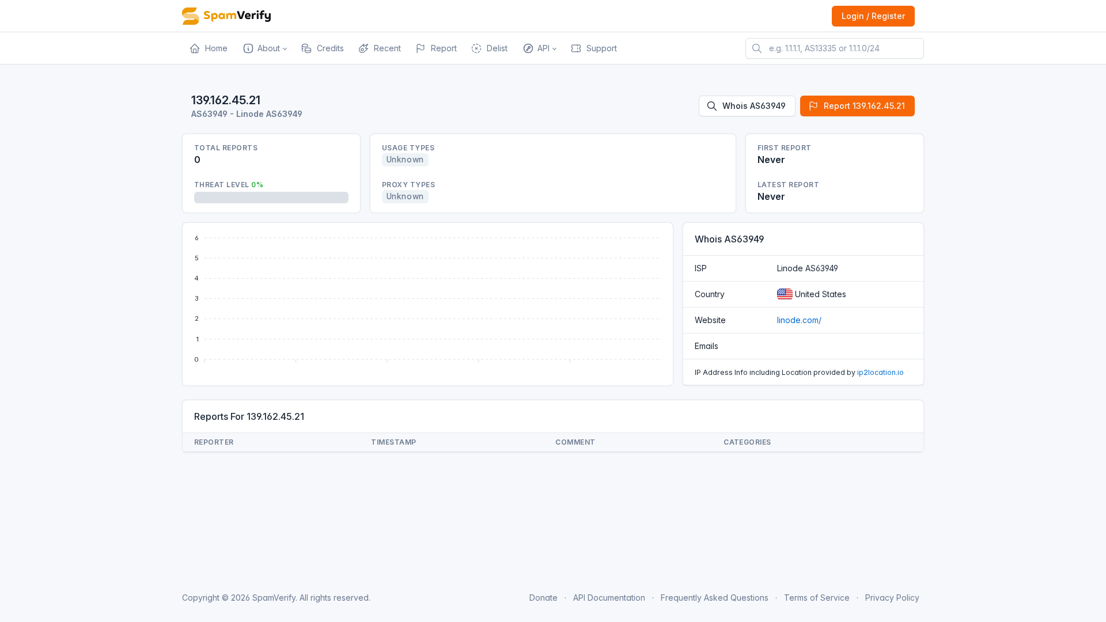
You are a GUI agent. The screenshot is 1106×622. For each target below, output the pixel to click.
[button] (264, 48)
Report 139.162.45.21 (864, 106)
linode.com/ (799, 320)
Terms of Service (817, 597)
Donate (543, 597)
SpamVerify (274, 597)
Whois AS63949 (754, 106)
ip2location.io (880, 372)
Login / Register (873, 16)
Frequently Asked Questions (714, 597)
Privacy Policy (892, 597)
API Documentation (609, 597)
